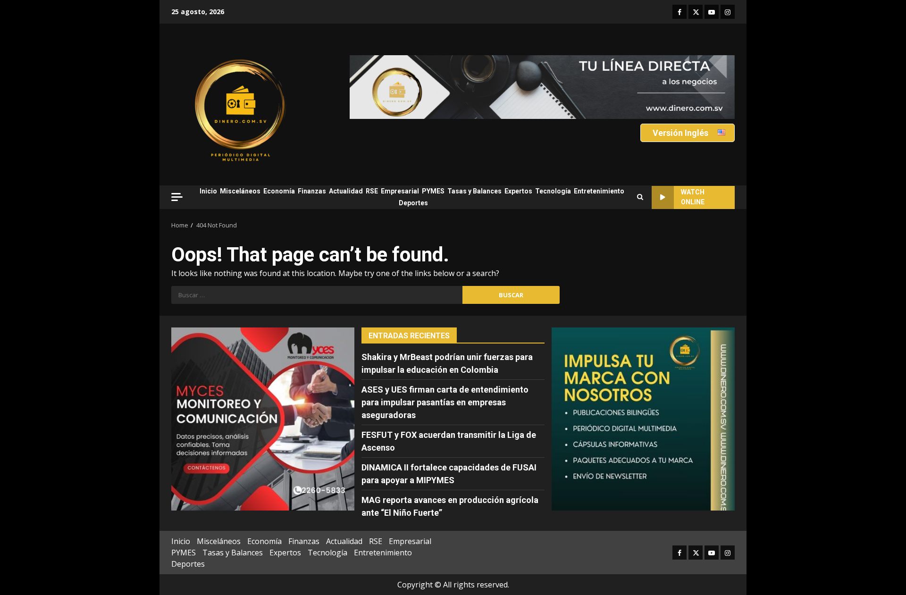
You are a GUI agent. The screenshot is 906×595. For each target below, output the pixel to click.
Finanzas (312, 191)
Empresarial (400, 191)
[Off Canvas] (177, 197)
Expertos (518, 191)
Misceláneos (240, 191)
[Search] (640, 197)
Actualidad (346, 191)
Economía (279, 191)
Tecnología (553, 191)
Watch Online (693, 197)
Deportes (413, 203)
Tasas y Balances (474, 191)
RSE (372, 191)
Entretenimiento (599, 191)
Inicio (208, 191)
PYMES (433, 191)
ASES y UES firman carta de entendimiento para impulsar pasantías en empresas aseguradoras (444, 402)
